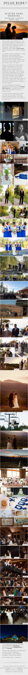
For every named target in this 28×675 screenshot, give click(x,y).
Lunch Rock (20, 48)
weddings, (16, 645)
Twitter (7, 669)
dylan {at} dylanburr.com (9, 666)
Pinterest (20, 669)
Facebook (8, 668)
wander (9, 648)
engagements (17, 647)
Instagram (19, 668)
